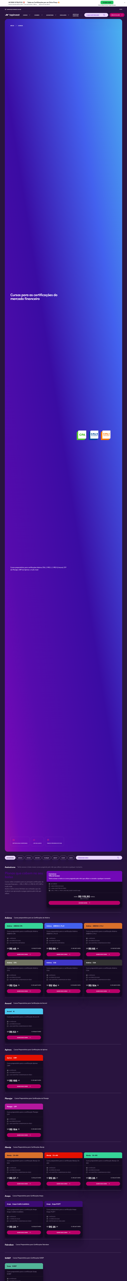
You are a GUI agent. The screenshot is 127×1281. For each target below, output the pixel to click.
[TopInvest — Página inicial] (12, 15)
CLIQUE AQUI (107, 2)
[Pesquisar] (118, 858)
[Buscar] (104, 15)
